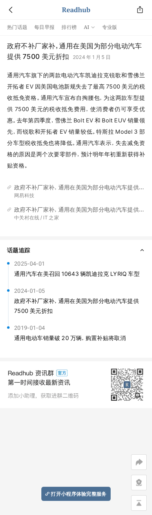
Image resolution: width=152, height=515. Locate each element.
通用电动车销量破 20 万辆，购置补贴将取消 (70, 338)
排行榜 (69, 27)
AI (86, 27)
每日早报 (44, 27)
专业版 (109, 27)
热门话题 (17, 27)
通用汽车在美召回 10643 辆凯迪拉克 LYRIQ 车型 (77, 274)
